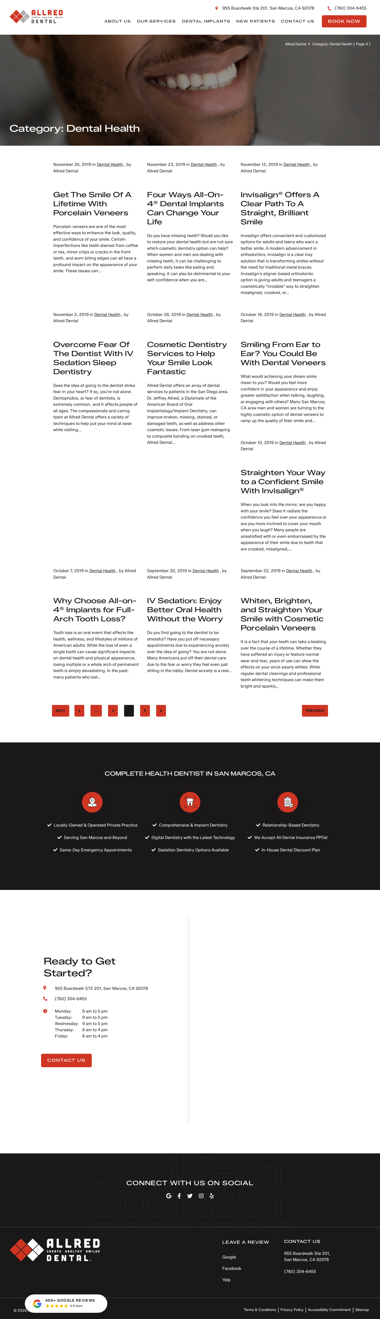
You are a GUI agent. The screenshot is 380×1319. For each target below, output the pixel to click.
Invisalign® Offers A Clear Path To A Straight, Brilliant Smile (280, 208)
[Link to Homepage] (55, 1251)
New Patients (255, 21)
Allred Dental (295, 44)
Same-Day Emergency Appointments (96, 850)
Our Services (156, 21)
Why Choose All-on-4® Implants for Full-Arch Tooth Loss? (94, 609)
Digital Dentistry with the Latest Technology (193, 837)
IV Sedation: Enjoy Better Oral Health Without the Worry (185, 609)
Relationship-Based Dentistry (291, 825)
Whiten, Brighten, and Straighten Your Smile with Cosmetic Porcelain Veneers (282, 614)
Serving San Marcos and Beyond (95, 837)
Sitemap (362, 1310)
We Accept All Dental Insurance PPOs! (291, 837)
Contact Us (297, 21)
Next (60, 711)
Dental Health (110, 164)
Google (229, 1257)
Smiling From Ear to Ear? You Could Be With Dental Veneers (283, 353)
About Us (117, 21)
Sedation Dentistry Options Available (193, 850)
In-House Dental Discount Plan (291, 850)
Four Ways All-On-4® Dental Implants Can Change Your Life (185, 208)
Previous (315, 711)
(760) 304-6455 (351, 8)
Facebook (231, 1268)
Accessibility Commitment (329, 1310)
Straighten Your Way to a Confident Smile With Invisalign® (283, 481)
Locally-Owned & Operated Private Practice (96, 825)
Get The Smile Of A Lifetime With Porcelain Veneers (92, 203)
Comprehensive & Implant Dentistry (193, 825)
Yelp (226, 1279)
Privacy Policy (291, 1310)
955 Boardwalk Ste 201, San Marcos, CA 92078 (268, 8)
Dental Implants (206, 21)
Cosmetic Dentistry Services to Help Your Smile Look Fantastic (187, 358)
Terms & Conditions (260, 1310)
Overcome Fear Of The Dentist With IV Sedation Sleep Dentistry (93, 358)
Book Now (344, 21)
